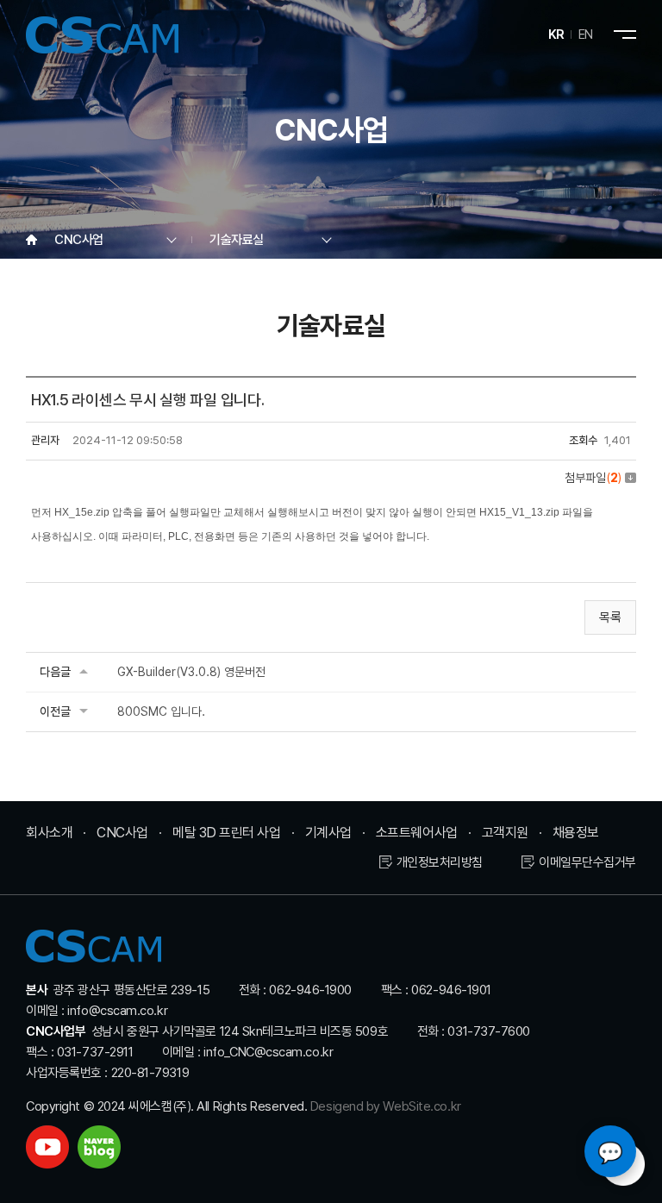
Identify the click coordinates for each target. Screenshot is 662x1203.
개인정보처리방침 (440, 862)
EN (585, 34)
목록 (610, 617)
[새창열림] (47, 1147)
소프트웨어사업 (417, 832)
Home (31, 240)
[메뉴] (625, 34)
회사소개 (49, 832)
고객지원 (505, 832)
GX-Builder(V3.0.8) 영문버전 (191, 672)
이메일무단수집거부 (587, 862)
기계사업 (328, 832)
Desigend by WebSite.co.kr (385, 1106)
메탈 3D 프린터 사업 (226, 832)
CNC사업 (122, 832)
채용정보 (576, 832)
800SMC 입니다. (161, 711)
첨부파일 (593, 478)
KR (556, 34)
